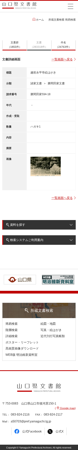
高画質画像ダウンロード (22, 348)
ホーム (40, 19)
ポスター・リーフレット (22, 342)
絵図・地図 (48, 323)
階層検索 (11, 330)
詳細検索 (11, 336)
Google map (67, 408)
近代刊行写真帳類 (53, 336)
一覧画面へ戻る (62, 59)
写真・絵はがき (51, 330)
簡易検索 (11, 323)
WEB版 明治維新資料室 (21, 354)
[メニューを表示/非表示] (71, 6)
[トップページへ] (19, 6)
